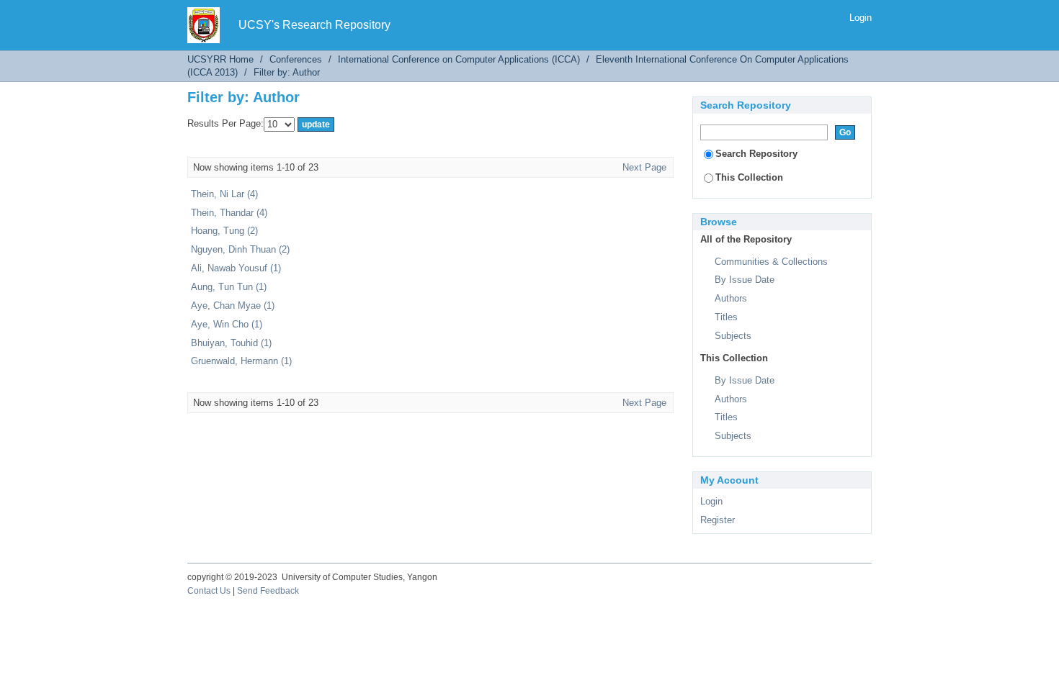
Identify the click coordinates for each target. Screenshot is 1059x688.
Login (860, 17)
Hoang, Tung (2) (224, 230)
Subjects (733, 335)
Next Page (644, 167)
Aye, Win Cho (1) (226, 324)
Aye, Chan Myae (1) (232, 305)
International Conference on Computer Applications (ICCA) (459, 59)
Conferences (295, 59)
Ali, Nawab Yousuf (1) (236, 268)
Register (717, 520)
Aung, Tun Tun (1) (229, 286)
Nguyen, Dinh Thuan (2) (240, 249)
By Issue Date (744, 279)
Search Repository (756, 153)
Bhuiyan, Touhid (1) (231, 343)
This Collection (749, 177)
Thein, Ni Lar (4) (224, 194)
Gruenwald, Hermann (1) (241, 361)
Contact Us (209, 591)
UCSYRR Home (220, 59)
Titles (726, 317)
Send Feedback (268, 591)
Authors (731, 298)
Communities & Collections (771, 261)
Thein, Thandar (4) (229, 212)
